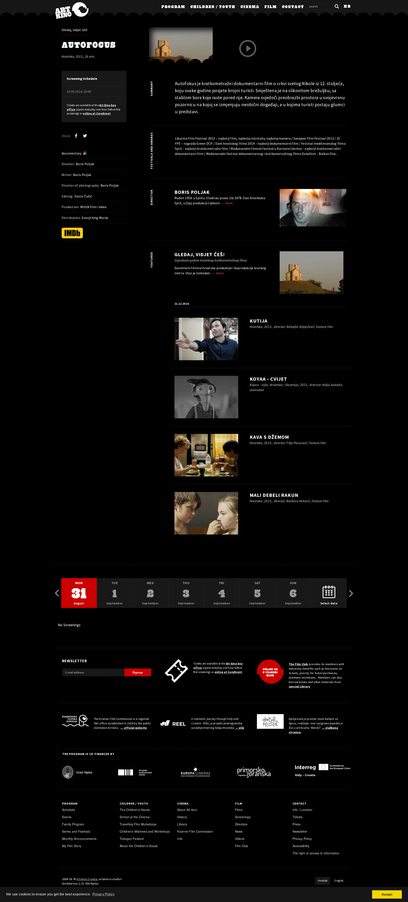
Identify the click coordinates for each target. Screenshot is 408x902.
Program (173, 7)
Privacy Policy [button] (103, 894)
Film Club (241, 846)
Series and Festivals (76, 831)
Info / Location (303, 810)
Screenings (243, 817)
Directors (241, 824)
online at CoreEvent (96, 113)
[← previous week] (57, 593)
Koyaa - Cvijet (268, 379)
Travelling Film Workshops (138, 824)
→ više (239, 728)
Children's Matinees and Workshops (145, 831)
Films (238, 810)
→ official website (133, 728)
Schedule (68, 810)
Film (270, 7)
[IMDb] (72, 233)
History (182, 817)
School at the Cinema (135, 817)
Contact (293, 7)
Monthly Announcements (79, 838)
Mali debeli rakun (274, 495)
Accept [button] (387, 894)
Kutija (259, 320)
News (239, 831)
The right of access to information (316, 853)
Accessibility (301, 846)
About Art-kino (187, 810)
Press (296, 824)
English (339, 880)
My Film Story (71, 846)
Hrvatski (322, 880)
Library (182, 824)
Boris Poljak (192, 192)
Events (66, 817)
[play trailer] (247, 48)
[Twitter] (85, 135)
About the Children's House (139, 846)
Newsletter (300, 831)
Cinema (249, 7)
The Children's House (135, 810)
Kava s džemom (269, 437)
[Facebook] (76, 135)
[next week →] (351, 593)
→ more (227, 203)
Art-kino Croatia (86, 879)
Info (180, 838)
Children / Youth (212, 7)
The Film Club (298, 664)
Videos (239, 838)
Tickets (298, 817)
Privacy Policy (302, 838)
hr (347, 7)
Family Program (73, 824)
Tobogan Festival (132, 838)
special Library (299, 686)
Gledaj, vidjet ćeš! (75, 30)
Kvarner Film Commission (195, 831)
